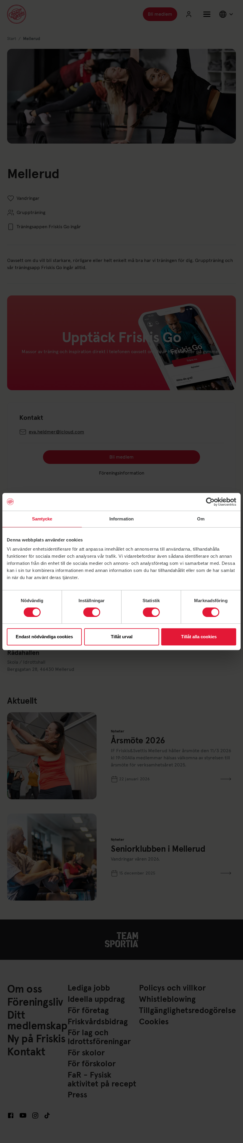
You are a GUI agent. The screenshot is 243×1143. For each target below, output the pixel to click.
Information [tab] (121, 518)
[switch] (91, 612)
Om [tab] (200, 518)
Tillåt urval (121, 636)
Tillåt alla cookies (199, 636)
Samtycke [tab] (42, 518)
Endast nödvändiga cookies (44, 636)
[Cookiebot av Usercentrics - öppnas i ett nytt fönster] (210, 501)
